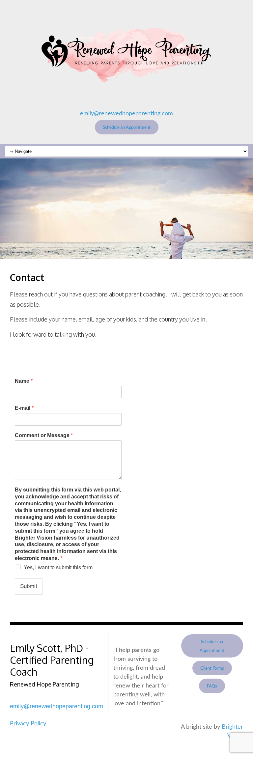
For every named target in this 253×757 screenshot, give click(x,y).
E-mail (24, 408)
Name (24, 381)
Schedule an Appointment (127, 128)
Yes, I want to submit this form (58, 567)
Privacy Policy (28, 724)
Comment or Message (44, 435)
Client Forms (212, 668)
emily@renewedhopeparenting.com (126, 114)
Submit (28, 586)
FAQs (212, 686)
